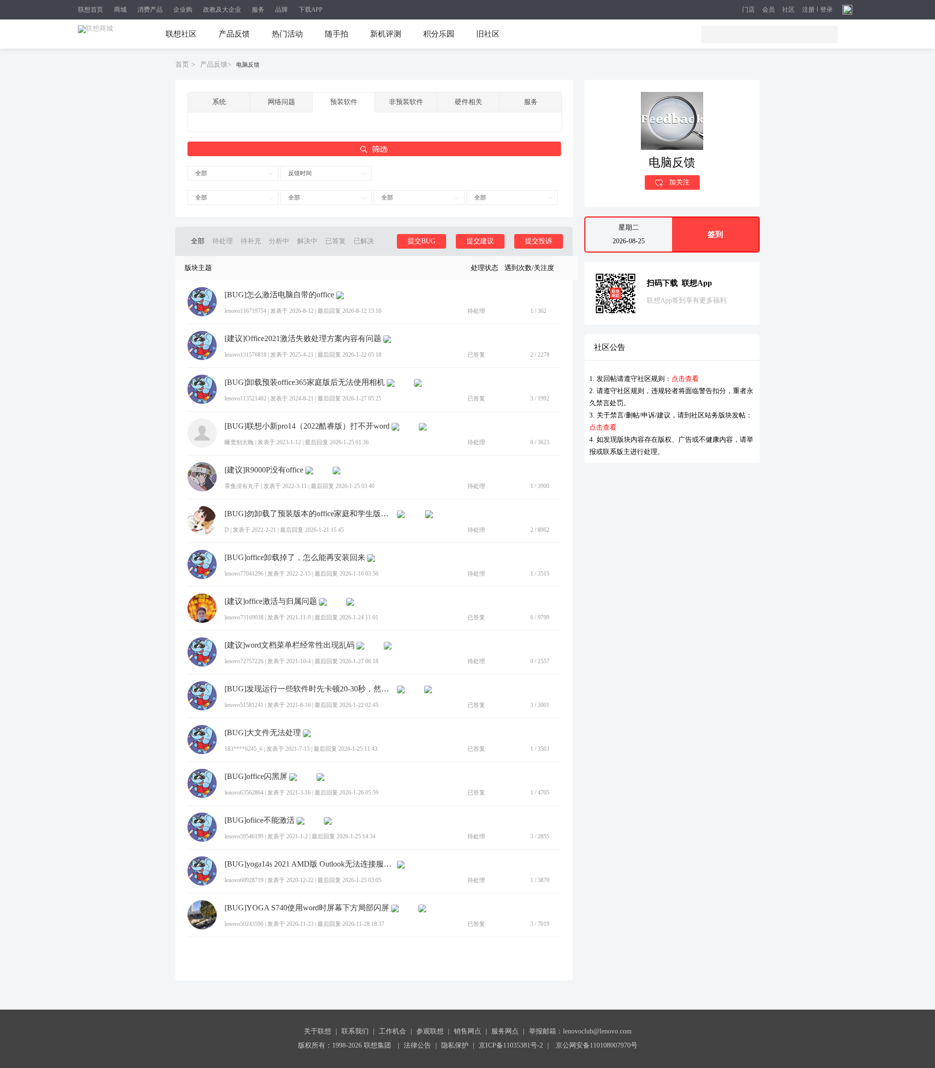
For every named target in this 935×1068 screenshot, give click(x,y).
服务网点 (505, 1031)
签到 (715, 234)
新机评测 (385, 34)
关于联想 (317, 1031)
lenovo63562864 (243, 792)
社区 (788, 10)
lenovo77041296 (243, 573)
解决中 (307, 241)
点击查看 (685, 378)
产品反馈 (234, 34)
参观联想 (430, 1031)
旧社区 (488, 34)
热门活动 (287, 34)
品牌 (281, 9)
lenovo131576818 (245, 354)
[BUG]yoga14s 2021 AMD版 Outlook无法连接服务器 (309, 864)
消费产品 (150, 9)
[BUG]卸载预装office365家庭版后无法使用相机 (304, 382)
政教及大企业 (222, 9)
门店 (748, 10)
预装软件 (343, 102)
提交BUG (421, 241)
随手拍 (336, 34)
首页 (182, 64)
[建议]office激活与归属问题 (270, 601)
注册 (808, 9)
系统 (219, 102)
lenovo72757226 (243, 661)
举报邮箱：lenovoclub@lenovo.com (580, 1031)
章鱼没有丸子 (242, 486)
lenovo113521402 (245, 398)
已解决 (364, 241)
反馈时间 (300, 173)
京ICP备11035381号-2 (511, 1045)
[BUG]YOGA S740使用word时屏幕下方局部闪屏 (306, 908)
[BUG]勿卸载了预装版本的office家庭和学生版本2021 (309, 514)
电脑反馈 (248, 64)
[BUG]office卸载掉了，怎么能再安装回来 (294, 557)
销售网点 (467, 1031)
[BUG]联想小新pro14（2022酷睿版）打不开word (307, 426)
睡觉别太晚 (239, 442)
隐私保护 (454, 1045)
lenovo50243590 (243, 924)
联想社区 (181, 34)
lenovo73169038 (243, 617)
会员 (768, 10)
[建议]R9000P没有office (263, 470)
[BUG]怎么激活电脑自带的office (279, 295)
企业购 (182, 9)
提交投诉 (538, 241)
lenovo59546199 (243, 836)
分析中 (279, 241)
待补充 (251, 241)
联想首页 (90, 9)
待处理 (222, 241)
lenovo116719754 (245, 311)
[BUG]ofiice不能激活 (259, 820)
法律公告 (417, 1045)
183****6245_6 (243, 748)
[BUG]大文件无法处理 (262, 733)
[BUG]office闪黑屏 (255, 776)
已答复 (335, 241)
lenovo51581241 (243, 705)
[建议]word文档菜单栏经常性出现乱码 (289, 645)
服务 (258, 9)
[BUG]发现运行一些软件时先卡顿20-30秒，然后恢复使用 (309, 689)
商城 (120, 9)
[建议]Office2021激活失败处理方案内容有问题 (302, 339)
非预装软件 (406, 102)
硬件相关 (468, 102)
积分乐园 (438, 34)
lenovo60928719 (243, 880)
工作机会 (392, 1031)
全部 (201, 173)
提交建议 (480, 241)
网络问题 (281, 102)
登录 (826, 9)
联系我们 (355, 1031)
